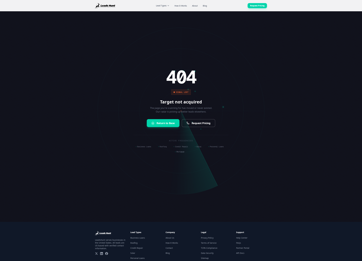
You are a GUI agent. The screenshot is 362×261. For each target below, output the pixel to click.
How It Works (180, 5)
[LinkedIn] (101, 253)
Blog (205, 5)
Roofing (163, 147)
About (195, 5)
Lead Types (161, 5)
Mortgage (180, 152)
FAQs (238, 243)
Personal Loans (217, 147)
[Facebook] (106, 253)
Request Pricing (257, 5)
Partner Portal (242, 248)
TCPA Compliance (209, 248)
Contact (169, 248)
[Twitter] (96, 253)
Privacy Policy (207, 237)
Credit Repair (181, 147)
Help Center (241, 237)
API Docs (240, 253)
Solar (198, 147)
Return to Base (166, 123)
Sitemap (205, 258)
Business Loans (144, 147)
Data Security (207, 253)
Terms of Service (208, 243)
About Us (170, 237)
